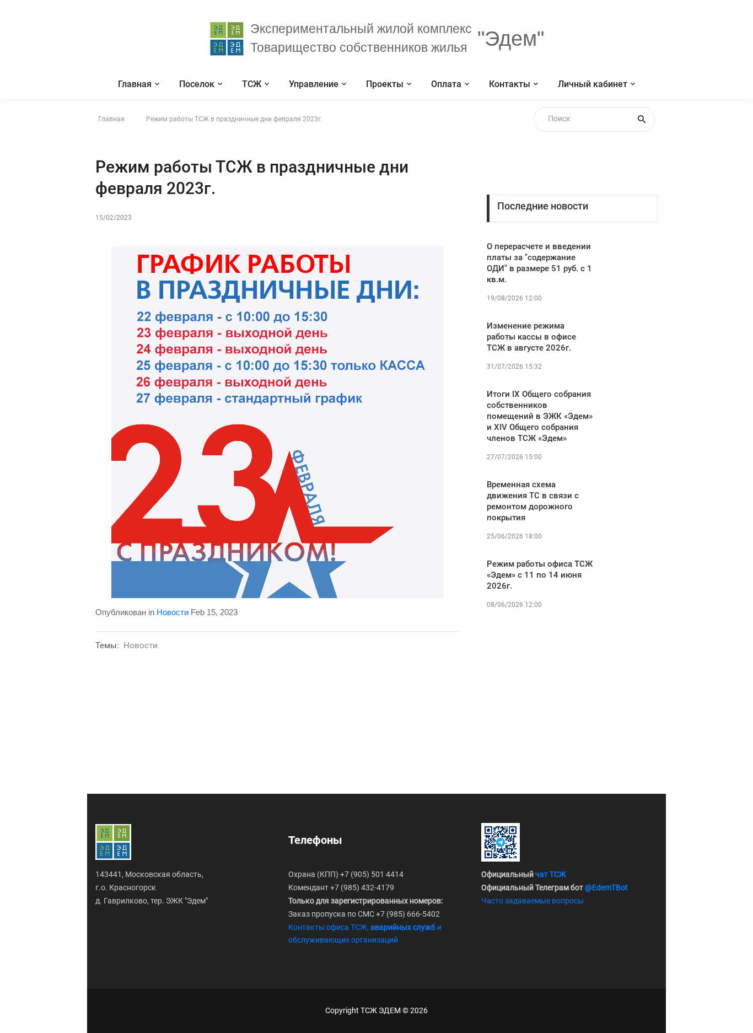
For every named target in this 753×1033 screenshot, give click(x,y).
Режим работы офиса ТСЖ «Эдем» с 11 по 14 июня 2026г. (540, 575)
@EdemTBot (606, 887)
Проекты (385, 84)
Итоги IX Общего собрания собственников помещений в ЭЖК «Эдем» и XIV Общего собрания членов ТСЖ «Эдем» (540, 416)
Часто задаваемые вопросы (532, 900)
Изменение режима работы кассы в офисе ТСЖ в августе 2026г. (531, 337)
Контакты (509, 84)
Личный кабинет (592, 84)
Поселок (196, 84)
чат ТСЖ (550, 874)
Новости (173, 612)
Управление (313, 84)
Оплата (446, 84)
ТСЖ (251, 84)
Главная (135, 84)
